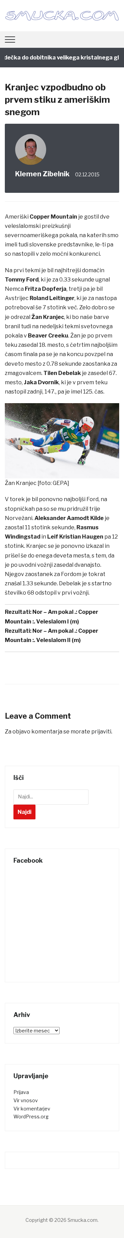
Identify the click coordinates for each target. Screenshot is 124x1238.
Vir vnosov (25, 1100)
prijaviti (101, 731)
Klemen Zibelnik (42, 174)
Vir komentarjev (31, 1109)
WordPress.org (31, 1116)
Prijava (21, 1092)
